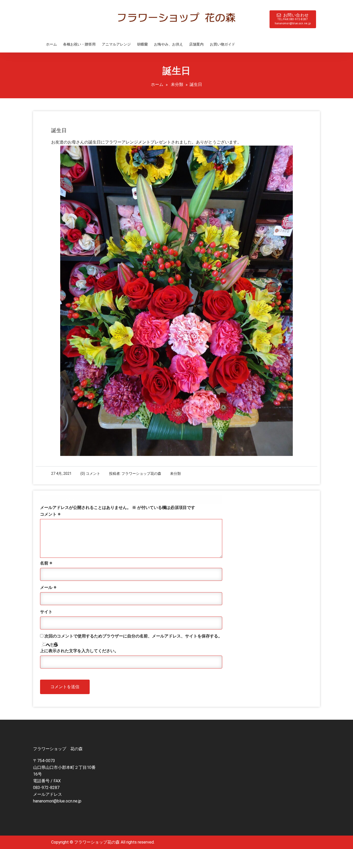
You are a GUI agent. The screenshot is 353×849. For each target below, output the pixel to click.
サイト (46, 611)
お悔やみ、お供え (168, 44)
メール (48, 587)
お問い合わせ (293, 19)
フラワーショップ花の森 (141, 473)
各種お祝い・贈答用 (79, 44)
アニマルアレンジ (116, 44)
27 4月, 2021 (61, 473)
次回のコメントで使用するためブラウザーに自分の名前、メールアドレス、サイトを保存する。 (133, 636)
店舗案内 (196, 44)
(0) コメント (90, 473)
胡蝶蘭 (142, 44)
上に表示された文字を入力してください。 (79, 650)
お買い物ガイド (222, 44)
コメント (50, 514)
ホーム (51, 44)
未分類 (177, 84)
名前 (46, 563)
